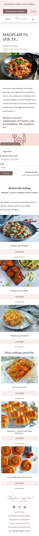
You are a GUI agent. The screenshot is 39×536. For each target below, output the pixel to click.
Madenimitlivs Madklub (9, 210)
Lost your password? (30, 175)
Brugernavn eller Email (9, 156)
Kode (2, 164)
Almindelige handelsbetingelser (19, 516)
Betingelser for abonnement (19, 519)
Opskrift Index (19, 512)
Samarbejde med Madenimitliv (19, 527)
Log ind (33, 11)
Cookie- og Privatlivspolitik (19, 523)
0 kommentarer (10, 46)
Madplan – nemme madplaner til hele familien (16, 49)
